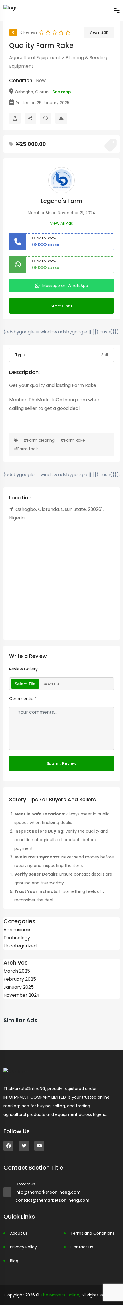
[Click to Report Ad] (61, 118)
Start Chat (61, 306)
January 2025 (18, 987)
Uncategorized (20, 946)
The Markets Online (60, 1295)
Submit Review (61, 763)
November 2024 (21, 995)
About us (19, 1233)
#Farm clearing (39, 440)
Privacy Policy (23, 1247)
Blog (14, 1261)
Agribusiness (17, 929)
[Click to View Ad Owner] (15, 118)
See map (62, 92)
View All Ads (61, 223)
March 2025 (16, 971)
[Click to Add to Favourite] (45, 118)
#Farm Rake (72, 440)
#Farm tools (26, 449)
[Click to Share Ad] (30, 118)
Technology (16, 937)
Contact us (81, 1247)
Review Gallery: (24, 669)
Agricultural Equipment (35, 57)
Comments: (22, 698)
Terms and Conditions (92, 1233)
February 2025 (19, 979)
